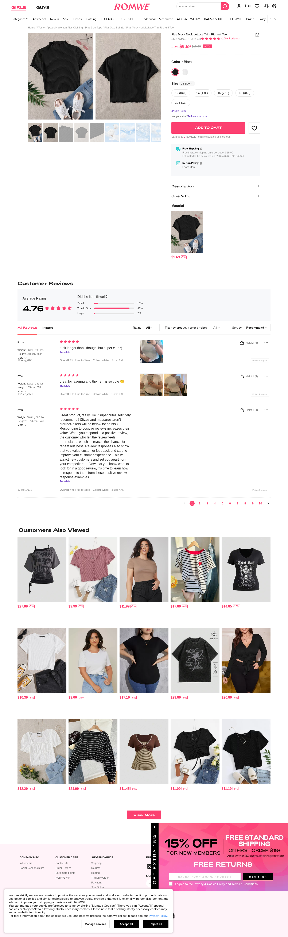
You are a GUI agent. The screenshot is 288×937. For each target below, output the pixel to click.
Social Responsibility (32, 868)
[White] (185, 72)
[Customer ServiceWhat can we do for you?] (266, 5)
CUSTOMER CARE (66, 857)
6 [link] (230, 503)
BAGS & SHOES (214, 19)
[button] (254, 128)
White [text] (101, 360)
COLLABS (107, 19)
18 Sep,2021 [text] (25, 394)
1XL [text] (118, 360)
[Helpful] (241, 342)
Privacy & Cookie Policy (209, 884)
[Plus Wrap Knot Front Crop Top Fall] (246, 660)
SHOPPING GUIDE (102, 857)
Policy (262, 19)
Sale (66, 19)
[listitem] (187, 235)
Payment (96, 882)
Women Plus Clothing (70, 27)
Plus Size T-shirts (114, 27)
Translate (65, 352)
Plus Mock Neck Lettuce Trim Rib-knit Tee (199, 34)
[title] (144, 530)
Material (177, 206)
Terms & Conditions (245, 884)
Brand (250, 19)
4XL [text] (118, 489)
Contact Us (61, 863)
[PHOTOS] (94, 77)
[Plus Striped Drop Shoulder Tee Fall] (93, 751)
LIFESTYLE (235, 19)
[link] (184, 503)
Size (180, 83)
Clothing (91, 19)
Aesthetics (39, 19)
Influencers (26, 863)
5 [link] (222, 503)
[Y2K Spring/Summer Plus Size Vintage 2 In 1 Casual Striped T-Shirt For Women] (144, 751)
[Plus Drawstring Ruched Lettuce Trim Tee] (195, 751)
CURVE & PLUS (127, 19)
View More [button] (144, 815)
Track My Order (100, 877)
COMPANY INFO (29, 857)
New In (54, 19)
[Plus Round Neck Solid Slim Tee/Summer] (144, 569)
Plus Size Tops (93, 27)
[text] (96, 342)
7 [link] (237, 503)
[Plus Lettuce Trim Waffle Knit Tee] (93, 569)
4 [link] (215, 503)
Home (31, 27)
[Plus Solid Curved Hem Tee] (144, 660)
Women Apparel (46, 27)
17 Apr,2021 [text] (24, 489)
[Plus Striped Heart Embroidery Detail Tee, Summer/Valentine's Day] (195, 569)
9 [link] (253, 503)
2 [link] (200, 503)
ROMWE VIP (62, 877)
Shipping (96, 863)
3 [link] (207, 503)
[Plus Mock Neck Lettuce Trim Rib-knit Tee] (187, 232)
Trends (77, 19)
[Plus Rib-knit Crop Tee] (246, 751)
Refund (95, 872)
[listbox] (239, 6)
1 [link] (192, 503)
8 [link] (245, 503)
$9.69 (181, 46)
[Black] (175, 72)
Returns (95, 868)
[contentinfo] (175, 257)
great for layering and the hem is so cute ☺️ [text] (92, 381)
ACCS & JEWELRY (188, 19)
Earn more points (65, 872)
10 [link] (260, 503)
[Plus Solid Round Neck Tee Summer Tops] (93, 660)
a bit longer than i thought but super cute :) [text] (91, 348)
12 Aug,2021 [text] (25, 360)
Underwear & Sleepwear (157, 19)
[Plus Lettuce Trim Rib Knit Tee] (41, 660)
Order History (63, 868)
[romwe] (131, 6)
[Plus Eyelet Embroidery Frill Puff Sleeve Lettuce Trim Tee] (41, 751)
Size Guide (97, 887)
